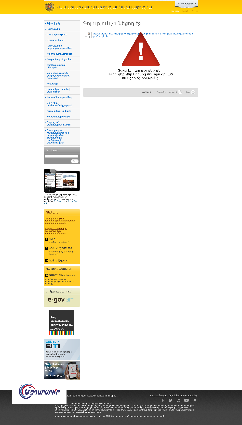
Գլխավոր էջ (53, 23)
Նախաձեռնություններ (59, 97)
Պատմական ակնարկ (59, 111)
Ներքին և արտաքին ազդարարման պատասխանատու (56, 231)
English (185, 11)
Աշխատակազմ (55, 40)
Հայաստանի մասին (58, 116)
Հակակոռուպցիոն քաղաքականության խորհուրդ (58, 75)
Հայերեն (175, 11)
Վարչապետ (54, 29)
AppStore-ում (59, 201)
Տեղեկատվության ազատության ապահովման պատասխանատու (60, 220)
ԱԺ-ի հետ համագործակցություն (59, 104)
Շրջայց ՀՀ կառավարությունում (58, 123)
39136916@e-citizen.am (62, 275)
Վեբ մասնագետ (158, 395)
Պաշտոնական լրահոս (59, 59)
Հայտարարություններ (59, 54)
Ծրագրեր (52, 83)
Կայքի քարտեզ (188, 395)
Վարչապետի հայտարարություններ (59, 47)
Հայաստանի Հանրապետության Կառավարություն (99, 7)
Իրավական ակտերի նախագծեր (58, 90)
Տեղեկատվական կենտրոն (56, 66)
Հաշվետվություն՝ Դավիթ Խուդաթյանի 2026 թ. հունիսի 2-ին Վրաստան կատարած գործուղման (143, 35)
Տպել (188, 92)
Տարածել (146, 92)
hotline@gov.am (59, 260)
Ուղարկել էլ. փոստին (167, 92)
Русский (194, 11)
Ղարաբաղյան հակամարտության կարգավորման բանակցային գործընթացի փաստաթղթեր (58, 136)
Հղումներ (174, 395)
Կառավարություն (57, 34)
